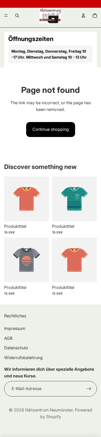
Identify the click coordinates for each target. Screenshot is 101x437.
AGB (8, 338)
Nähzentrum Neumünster (49, 409)
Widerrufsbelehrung (23, 357)
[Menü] (6, 15)
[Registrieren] (89, 388)
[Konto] (83, 15)
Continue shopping (50, 129)
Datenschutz (16, 347)
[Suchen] (17, 15)
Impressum (14, 328)
